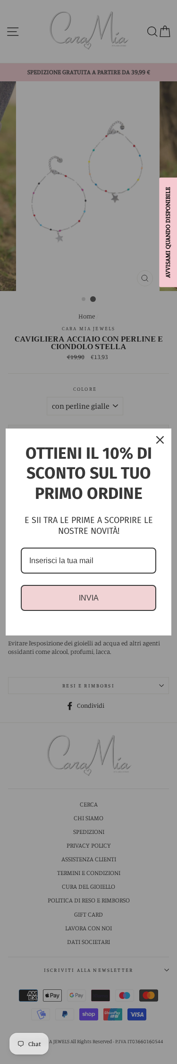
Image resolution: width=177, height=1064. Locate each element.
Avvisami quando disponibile (167, 232)
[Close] (160, 440)
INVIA (89, 598)
